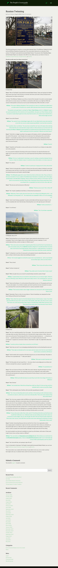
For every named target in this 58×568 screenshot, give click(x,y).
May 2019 (8, 511)
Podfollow (8, 56)
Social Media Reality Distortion (13, 480)
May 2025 (8, 500)
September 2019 (10, 509)
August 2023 (9, 502)
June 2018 (8, 520)
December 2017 (9, 529)
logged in (14, 462)
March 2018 (9, 525)
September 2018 (10, 514)
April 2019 (8, 512)
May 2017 (8, 541)
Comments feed (9, 559)
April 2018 (8, 523)
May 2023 (8, 503)
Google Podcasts (23, 56)
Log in (7, 555)
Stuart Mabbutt (10, 14)
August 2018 (9, 516)
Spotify (30, 56)
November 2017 (9, 530)
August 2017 (9, 536)
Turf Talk (8, 478)
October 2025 (9, 496)
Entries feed (8, 557)
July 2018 (8, 518)
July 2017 (8, 538)
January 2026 (9, 494)
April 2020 (8, 507)
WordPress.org (9, 561)
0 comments (28, 14)
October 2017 (9, 532)
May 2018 (8, 521)
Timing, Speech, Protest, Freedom (13, 484)
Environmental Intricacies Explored (14, 482)
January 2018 (9, 527)
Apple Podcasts (14, 56)
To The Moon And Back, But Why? (14, 477)
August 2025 (9, 498)
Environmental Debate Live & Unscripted (15, 547)
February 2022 (9, 505)
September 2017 (10, 534)
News (23, 14)
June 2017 (8, 539)
